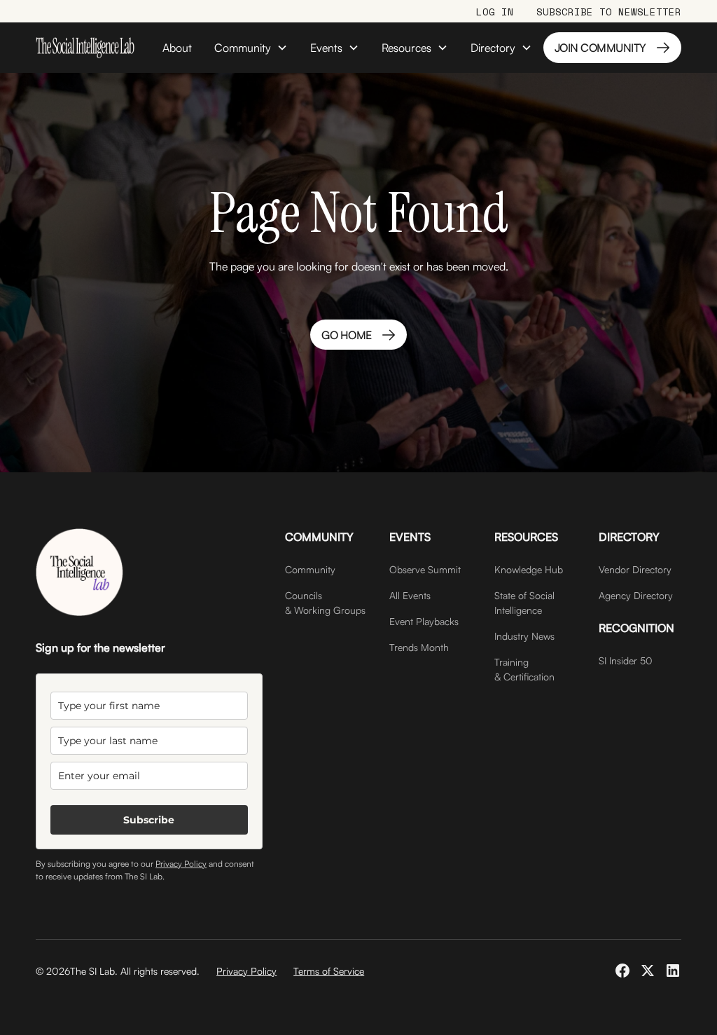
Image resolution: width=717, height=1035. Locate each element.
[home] (85, 47)
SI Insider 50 (626, 660)
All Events (410, 595)
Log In (495, 11)
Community (310, 569)
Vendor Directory (635, 569)
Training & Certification (524, 669)
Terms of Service (328, 971)
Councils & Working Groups (325, 602)
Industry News (524, 636)
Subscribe (148, 820)
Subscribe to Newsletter (608, 11)
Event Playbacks (424, 621)
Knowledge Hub (528, 569)
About (177, 48)
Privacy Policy (181, 863)
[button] (251, 47)
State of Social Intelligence (524, 602)
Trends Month (419, 647)
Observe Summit (425, 569)
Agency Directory (636, 595)
